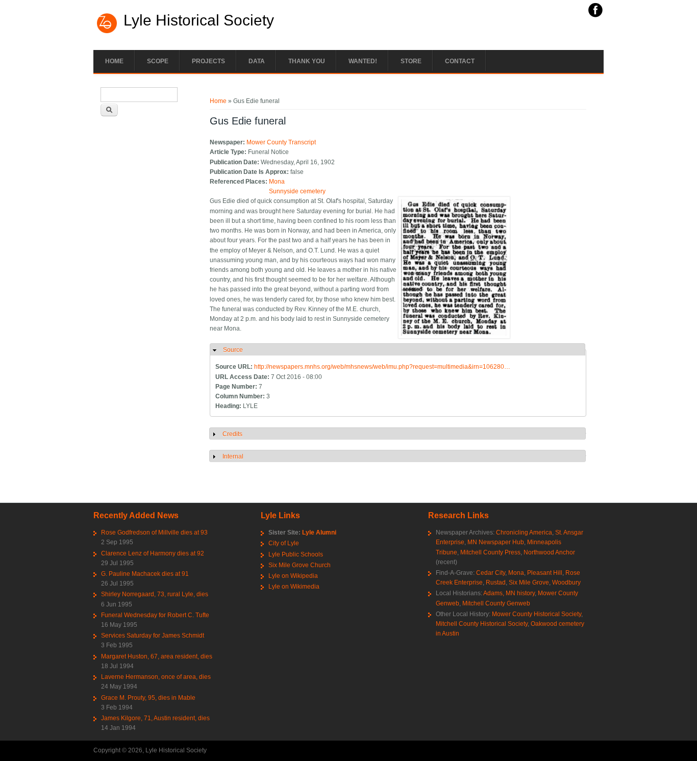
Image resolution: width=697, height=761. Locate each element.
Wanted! (362, 61)
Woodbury (566, 582)
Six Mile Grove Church (299, 565)
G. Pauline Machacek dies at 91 (145, 573)
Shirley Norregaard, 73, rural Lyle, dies (154, 594)
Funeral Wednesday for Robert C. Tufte (155, 615)
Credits (232, 434)
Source (233, 349)
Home (114, 61)
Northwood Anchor (549, 552)
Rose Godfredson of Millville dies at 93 (154, 532)
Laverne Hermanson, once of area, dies (156, 676)
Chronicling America (524, 532)
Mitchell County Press (490, 552)
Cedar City (490, 572)
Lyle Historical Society (198, 20)
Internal (232, 456)
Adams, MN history (509, 593)
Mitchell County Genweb (496, 603)
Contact (460, 61)
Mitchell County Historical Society (482, 623)
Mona (277, 181)
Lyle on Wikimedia (293, 586)
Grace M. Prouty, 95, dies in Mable (148, 697)
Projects (208, 61)
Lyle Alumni (319, 532)
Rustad (496, 582)
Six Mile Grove (529, 582)
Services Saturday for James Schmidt (152, 635)
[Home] (107, 32)
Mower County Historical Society (536, 614)
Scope (157, 61)
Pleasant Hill (544, 572)
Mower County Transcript (281, 142)
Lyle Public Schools (295, 554)
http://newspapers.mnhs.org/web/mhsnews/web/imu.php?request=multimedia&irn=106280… (382, 366)
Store (411, 61)
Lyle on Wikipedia (293, 575)
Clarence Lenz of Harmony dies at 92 (152, 553)
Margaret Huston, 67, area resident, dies (156, 656)
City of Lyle (283, 543)
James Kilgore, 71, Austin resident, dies (155, 718)
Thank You (306, 61)
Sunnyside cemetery (297, 191)
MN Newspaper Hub (495, 542)
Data (256, 61)
